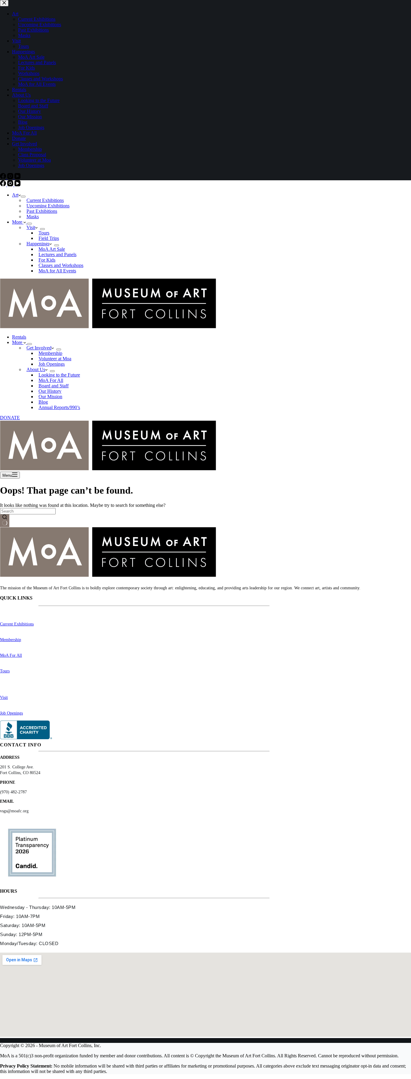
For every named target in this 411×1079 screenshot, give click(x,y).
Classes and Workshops (61, 265)
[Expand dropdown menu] (23, 196)
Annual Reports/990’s (59, 407)
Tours (44, 232)
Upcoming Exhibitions (48, 205)
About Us (35, 369)
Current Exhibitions (45, 200)
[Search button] (4, 520)
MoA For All (51, 380)
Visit (30, 227)
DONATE (10, 417)
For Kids (47, 259)
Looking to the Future (59, 374)
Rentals (19, 337)
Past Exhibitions (41, 211)
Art (15, 194)
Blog (43, 402)
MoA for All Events (57, 270)
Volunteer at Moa (55, 358)
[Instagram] (10, 184)
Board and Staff (54, 385)
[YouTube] (17, 184)
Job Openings (52, 364)
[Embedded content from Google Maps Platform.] (205, 995)
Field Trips (49, 238)
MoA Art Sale (52, 249)
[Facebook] (3, 184)
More (17, 222)
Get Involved (38, 347)
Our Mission (50, 396)
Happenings (37, 243)
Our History (50, 391)
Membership (50, 353)
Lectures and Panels (57, 254)
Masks (32, 216)
